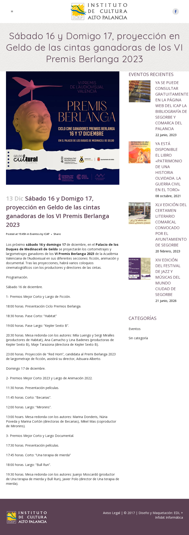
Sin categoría (138, 338)
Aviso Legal (111, 513)
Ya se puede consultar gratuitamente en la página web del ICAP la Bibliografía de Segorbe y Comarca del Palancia (172, 105)
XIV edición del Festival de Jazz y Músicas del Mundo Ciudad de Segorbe (167, 277)
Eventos (35, 234)
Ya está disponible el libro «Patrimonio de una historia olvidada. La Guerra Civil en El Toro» (168, 166)
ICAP (47, 234)
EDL (177, 513)
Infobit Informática (169, 517)
